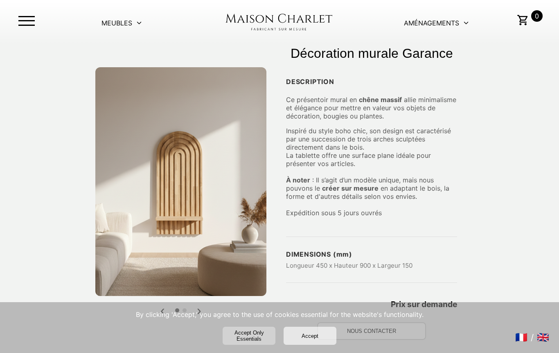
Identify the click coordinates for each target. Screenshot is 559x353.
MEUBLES (116, 23)
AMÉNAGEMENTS (431, 23)
